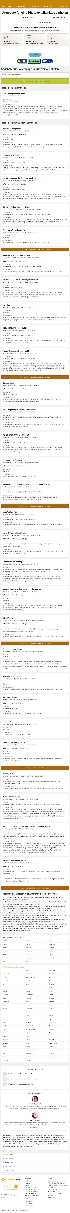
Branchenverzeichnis (31, 1188)
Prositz (50, 972)
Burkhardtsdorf (29, 1020)
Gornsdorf (51, 1003)
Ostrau (27, 996)
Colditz (4, 1048)
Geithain (28, 986)
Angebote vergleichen (9, 1161)
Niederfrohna (29, 968)
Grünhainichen (29, 1006)
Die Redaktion (29, 1176)
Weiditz (4, 1010)
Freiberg (28, 1027)
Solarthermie (34, 6)
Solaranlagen (53, 892)
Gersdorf (51, 1010)
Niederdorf (51, 996)
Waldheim (5, 972)
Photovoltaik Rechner (9, 1157)
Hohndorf (28, 1038)
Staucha (51, 989)
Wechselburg (6, 989)
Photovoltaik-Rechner (31, 1182)
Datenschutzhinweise (54, 1184)
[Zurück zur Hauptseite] (11, 1174)
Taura (4, 979)
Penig (27, 965)
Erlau (4, 965)
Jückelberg (28, 993)
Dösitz (50, 1006)
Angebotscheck (49, 6)
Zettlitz (4, 993)
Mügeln (27, 1031)
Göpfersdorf (28, 1017)
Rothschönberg (52, 968)
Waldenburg (28, 1041)
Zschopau (28, 1000)
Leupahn (4, 1052)
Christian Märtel (46, 916)
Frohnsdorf (28, 1048)
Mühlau (4, 1027)
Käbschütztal (52, 1052)
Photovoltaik (6, 6)
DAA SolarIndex (29, 1180)
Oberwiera (51, 1024)
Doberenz (5, 1013)
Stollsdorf (5, 1031)
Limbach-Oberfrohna (30, 972)
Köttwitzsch (5, 1034)
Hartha (4, 1000)
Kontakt (50, 1190)
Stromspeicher (21, 6)
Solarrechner (63, 6)
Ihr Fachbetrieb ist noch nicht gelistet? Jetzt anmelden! (35, 883)
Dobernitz (51, 1048)
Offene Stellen (52, 1182)
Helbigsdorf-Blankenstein (55, 1045)
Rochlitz (4, 1006)
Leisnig (27, 982)
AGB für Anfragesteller (54, 1186)
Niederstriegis (6, 996)
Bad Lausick (28, 1052)
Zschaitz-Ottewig (29, 989)
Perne (50, 1000)
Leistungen (51, 1176)
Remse (50, 1020)
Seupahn (5, 1020)
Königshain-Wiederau (7, 968)
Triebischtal (51, 1034)
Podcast (27, 1178)
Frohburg (28, 1034)
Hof (50, 1031)
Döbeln (4, 1024)
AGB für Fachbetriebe (54, 1188)
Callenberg (28, 1010)
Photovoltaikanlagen (20, 901)
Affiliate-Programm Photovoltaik (57, 1180)
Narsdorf (28, 979)
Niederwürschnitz (53, 1038)
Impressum (51, 1192)
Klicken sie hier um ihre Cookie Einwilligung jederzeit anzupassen (15, 1205)
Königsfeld (5, 1038)
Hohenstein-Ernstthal (30, 1024)
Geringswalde (6, 975)
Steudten (28, 1055)
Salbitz (50, 986)
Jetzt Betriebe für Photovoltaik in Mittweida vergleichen (35, 244)
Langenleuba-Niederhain (31, 1045)
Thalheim (51, 1027)
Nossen (27, 1013)
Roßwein (5, 1041)
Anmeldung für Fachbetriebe (56, 1178)
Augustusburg (6, 1055)
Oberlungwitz (52, 965)
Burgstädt (5, 986)
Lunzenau (5, 1003)
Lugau (50, 1013)
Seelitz (4, 982)
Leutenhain (5, 1045)
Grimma (51, 1041)
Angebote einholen (8, 1153)
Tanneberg (51, 979)
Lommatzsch (52, 1017)
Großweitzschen (29, 975)
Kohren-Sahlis (29, 1003)
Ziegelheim (51, 975)
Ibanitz (50, 982)
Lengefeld (51, 993)
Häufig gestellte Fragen (9, 1165)
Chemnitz (5, 1017)
